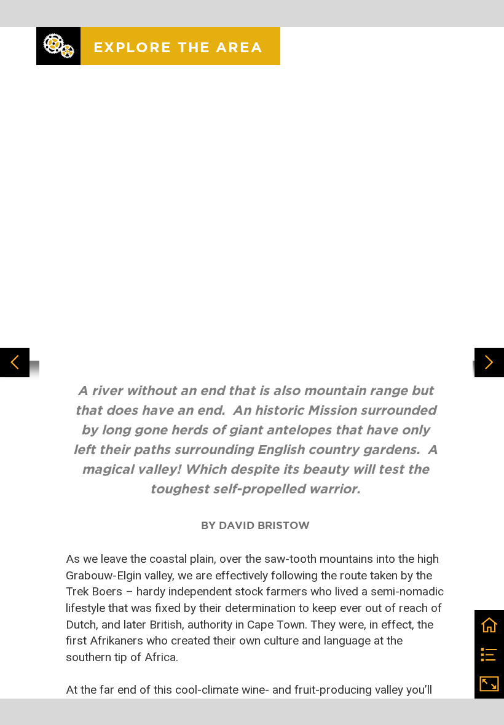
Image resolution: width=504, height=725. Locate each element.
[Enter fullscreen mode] (489, 684)
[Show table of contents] (489, 654)
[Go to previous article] (15, 362)
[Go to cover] (489, 625)
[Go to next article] (489, 362)
